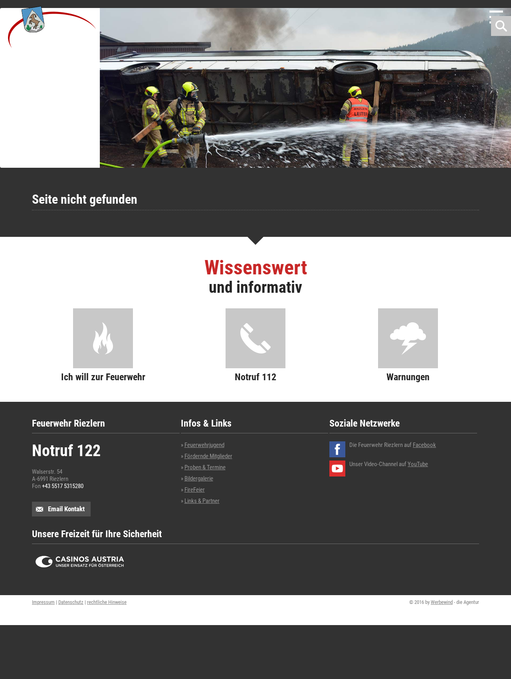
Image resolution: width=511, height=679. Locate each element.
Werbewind (442, 602)
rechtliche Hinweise (107, 602)
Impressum (43, 602)
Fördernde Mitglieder (208, 456)
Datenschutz (70, 602)
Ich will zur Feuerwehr (103, 376)
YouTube (418, 464)
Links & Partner (202, 500)
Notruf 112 (255, 376)
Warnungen (408, 376)
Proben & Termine (205, 467)
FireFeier (194, 489)
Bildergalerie (198, 478)
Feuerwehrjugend (204, 445)
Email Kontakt (66, 509)
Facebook (424, 445)
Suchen (501, 26)
